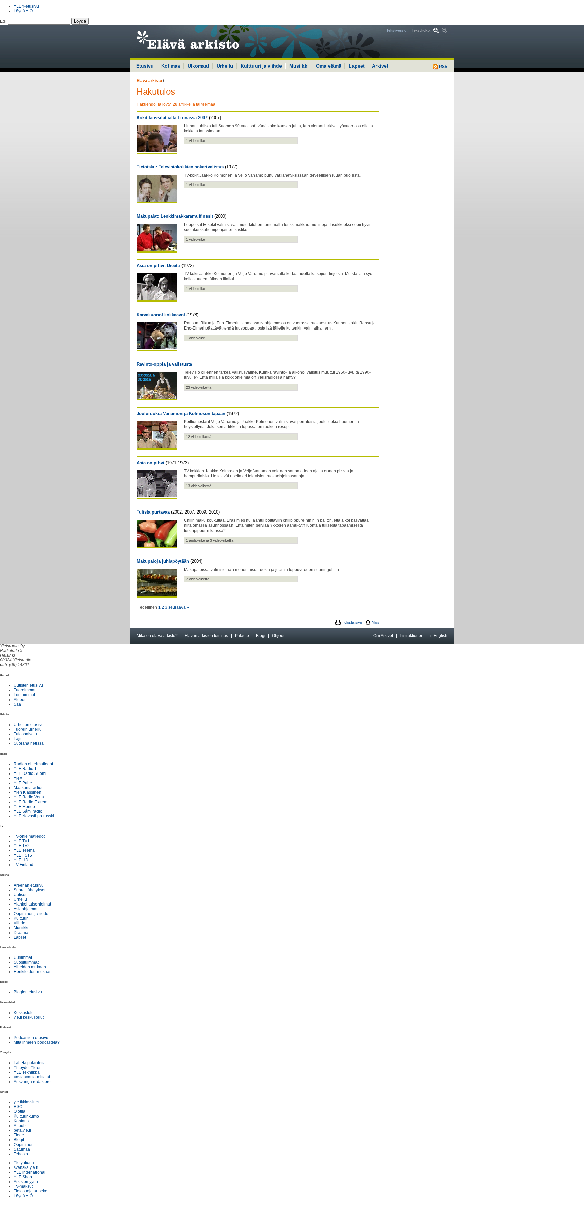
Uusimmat (23, 957)
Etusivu (145, 66)
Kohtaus (21, 1121)
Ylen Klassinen (27, 792)
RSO (18, 1106)
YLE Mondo (24, 806)
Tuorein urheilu (28, 729)
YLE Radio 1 (25, 768)
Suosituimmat (26, 962)
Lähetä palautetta (30, 1062)
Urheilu (225, 66)
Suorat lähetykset (29, 890)
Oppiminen (24, 1144)
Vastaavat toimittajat (32, 1077)
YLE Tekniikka (27, 1072)
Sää (17, 704)
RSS (442, 66)
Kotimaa (170, 66)
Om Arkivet (383, 635)
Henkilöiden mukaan (33, 971)
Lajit (17, 738)
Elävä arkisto (149, 80)
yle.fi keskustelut (29, 1017)
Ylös (375, 622)
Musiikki (299, 66)
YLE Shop (23, 1177)
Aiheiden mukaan (30, 967)
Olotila (19, 1111)
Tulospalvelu (25, 734)
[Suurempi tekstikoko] (436, 30)
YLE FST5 (23, 855)
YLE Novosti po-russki (34, 816)
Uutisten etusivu (28, 685)
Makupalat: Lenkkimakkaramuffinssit (175, 216)
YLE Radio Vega (29, 797)
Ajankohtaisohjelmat (32, 904)
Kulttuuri (21, 918)
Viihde (19, 923)
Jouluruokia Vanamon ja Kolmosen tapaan (181, 413)
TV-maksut (23, 1186)
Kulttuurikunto (26, 1116)
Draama (21, 932)
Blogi (260, 635)
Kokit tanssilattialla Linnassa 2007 (172, 117)
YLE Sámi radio (28, 811)
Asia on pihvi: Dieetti (158, 265)
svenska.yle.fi (26, 1167)
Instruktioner (411, 635)
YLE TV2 (22, 845)
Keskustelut (24, 1012)
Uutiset (20, 894)
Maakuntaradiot (28, 787)
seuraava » (178, 607)
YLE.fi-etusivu (26, 6)
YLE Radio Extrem (30, 801)
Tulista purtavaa (153, 512)
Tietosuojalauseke (30, 1191)
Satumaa (22, 1149)
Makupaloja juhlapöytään (163, 561)
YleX (18, 778)
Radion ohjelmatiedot (33, 764)
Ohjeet (278, 635)
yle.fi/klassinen (27, 1102)
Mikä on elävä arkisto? (157, 635)
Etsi (4, 21)
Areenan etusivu (29, 885)
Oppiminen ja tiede (31, 913)
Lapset (357, 66)
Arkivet (380, 66)
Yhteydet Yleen (28, 1067)
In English (438, 635)
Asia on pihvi (150, 462)
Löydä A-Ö (23, 11)
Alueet (19, 699)
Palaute (242, 635)
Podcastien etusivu (31, 1037)
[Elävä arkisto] (206, 41)
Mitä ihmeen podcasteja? (37, 1042)
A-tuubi (20, 1125)
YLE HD (21, 860)
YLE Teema (24, 850)
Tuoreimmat (24, 690)
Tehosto (21, 1154)
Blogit (19, 1139)
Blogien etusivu (28, 992)
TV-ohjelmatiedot (29, 836)
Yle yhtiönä (24, 1162)
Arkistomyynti (26, 1181)
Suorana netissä (29, 743)
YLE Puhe (23, 783)
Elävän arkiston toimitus (206, 635)
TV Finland (23, 864)
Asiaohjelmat (26, 909)
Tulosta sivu (352, 622)
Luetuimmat (24, 694)
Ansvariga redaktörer (33, 1081)
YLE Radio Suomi (30, 773)
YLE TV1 (22, 841)
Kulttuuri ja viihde (261, 66)
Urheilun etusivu (29, 724)
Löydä (80, 21)
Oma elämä (328, 66)
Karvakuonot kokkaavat (161, 314)
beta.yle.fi (22, 1130)
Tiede (19, 1135)
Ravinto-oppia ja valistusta (164, 364)
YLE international (29, 1172)
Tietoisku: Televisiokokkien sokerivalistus (180, 166)
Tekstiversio (396, 30)
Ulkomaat (198, 66)
